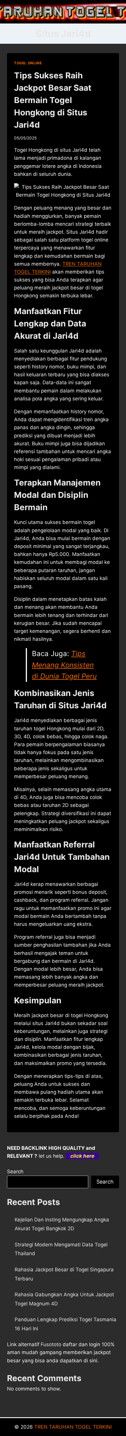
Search (15, 1171)
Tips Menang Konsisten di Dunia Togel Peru (64, 664)
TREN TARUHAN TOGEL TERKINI (73, 1427)
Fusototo (51, 1344)
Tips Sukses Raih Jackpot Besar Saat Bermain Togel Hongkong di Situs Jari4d (52, 100)
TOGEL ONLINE (28, 63)
